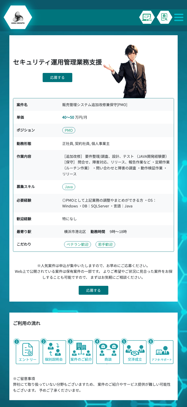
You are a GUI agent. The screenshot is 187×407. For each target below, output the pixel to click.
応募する (57, 77)
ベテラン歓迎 (77, 244)
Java (69, 186)
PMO (69, 130)
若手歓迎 (105, 244)
